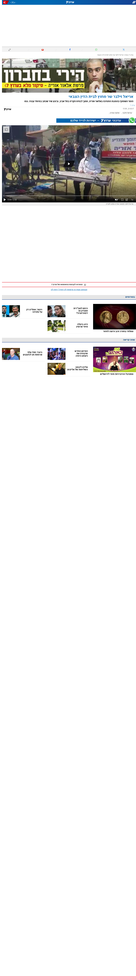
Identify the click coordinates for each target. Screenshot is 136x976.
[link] (112, 319)
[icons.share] (4, 2)
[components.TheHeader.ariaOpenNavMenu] (114, 2)
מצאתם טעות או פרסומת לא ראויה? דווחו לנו (67, 290)
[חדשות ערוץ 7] (68, 2)
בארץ (124, 55)
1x (130, 199)
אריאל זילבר (125, 113)
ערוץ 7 (129, 55)
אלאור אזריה (112, 113)
